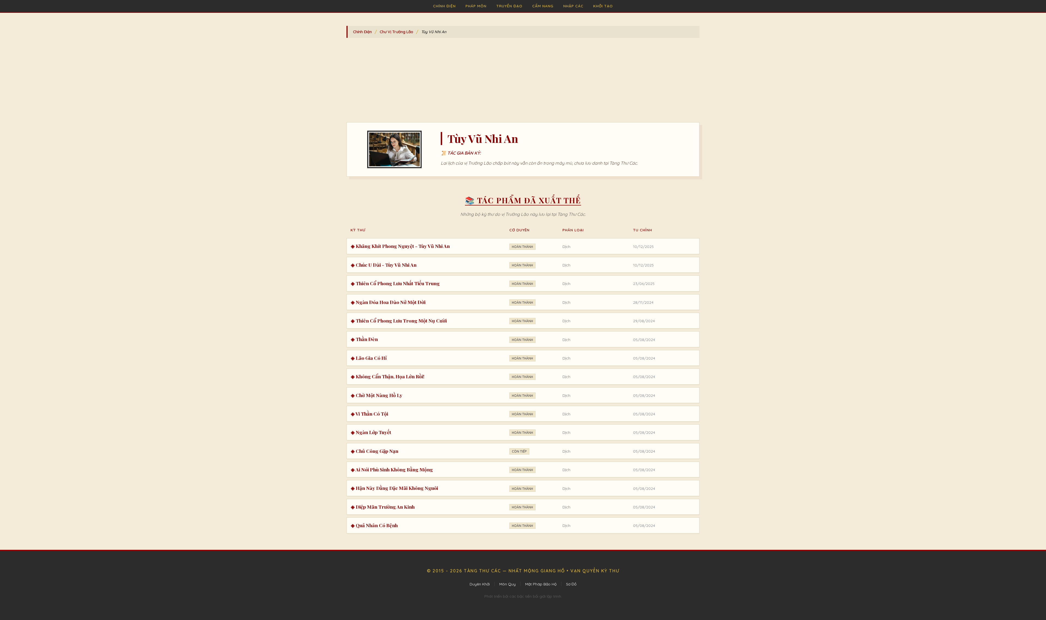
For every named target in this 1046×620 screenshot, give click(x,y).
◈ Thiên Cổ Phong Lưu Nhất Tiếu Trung (395, 283)
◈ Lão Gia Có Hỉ (369, 358)
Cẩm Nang (543, 6)
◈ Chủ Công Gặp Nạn (374, 451)
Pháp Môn (476, 6)
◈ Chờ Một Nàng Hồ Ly (376, 395)
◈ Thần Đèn (364, 339)
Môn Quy (507, 584)
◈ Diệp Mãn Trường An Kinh (383, 507)
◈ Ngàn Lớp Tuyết (371, 432)
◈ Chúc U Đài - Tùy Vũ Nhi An (383, 265)
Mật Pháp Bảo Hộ (541, 584)
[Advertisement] (523, 81)
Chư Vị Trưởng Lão (396, 31)
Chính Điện (444, 6)
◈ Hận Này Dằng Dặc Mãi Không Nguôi (394, 488)
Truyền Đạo (509, 6)
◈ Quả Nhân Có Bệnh (374, 525)
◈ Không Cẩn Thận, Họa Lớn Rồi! (387, 376)
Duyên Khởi (480, 584)
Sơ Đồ (571, 584)
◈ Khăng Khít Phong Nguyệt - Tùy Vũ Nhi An (400, 246)
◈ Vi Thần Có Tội (369, 413)
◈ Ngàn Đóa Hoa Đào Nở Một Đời (388, 302)
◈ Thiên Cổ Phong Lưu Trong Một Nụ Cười (399, 320)
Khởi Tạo (603, 6)
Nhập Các (573, 6)
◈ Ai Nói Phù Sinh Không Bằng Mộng (392, 469)
